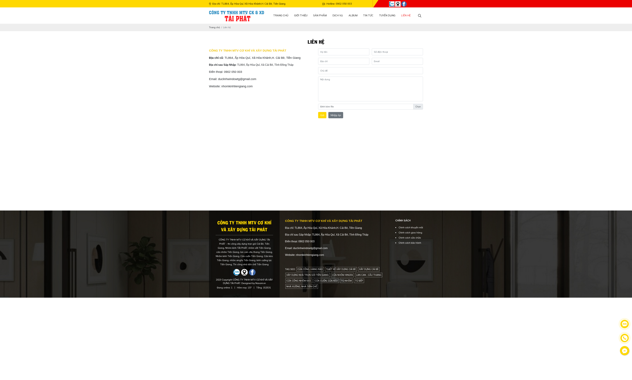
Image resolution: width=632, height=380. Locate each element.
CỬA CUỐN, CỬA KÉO (326, 280)
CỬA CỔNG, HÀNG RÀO (310, 269)
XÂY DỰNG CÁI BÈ (369, 269)
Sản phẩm (320, 15)
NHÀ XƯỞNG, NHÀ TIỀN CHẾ (301, 286)
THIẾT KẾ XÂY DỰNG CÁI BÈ (341, 269)
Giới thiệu (300, 15)
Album (353, 15)
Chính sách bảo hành (410, 242)
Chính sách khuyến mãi (411, 227)
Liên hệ (406, 15)
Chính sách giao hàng (410, 232)
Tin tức (368, 15)
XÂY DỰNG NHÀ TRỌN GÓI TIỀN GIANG (307, 274)
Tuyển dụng (387, 15)
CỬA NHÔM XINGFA (342, 274)
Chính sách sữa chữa (410, 237)
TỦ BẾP (359, 280)
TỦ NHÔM (346, 280)
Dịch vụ (337, 15)
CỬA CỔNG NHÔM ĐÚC (298, 280)
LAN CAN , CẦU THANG (368, 274)
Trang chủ (280, 15)
